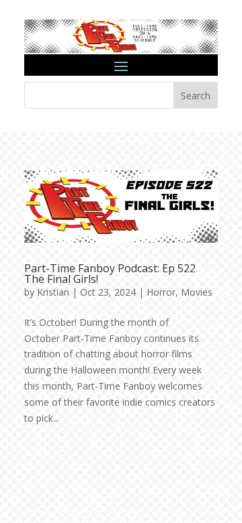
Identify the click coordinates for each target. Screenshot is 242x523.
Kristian (53, 292)
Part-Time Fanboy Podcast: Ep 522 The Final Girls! (110, 273)
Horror (161, 292)
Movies (196, 292)
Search (195, 95)
